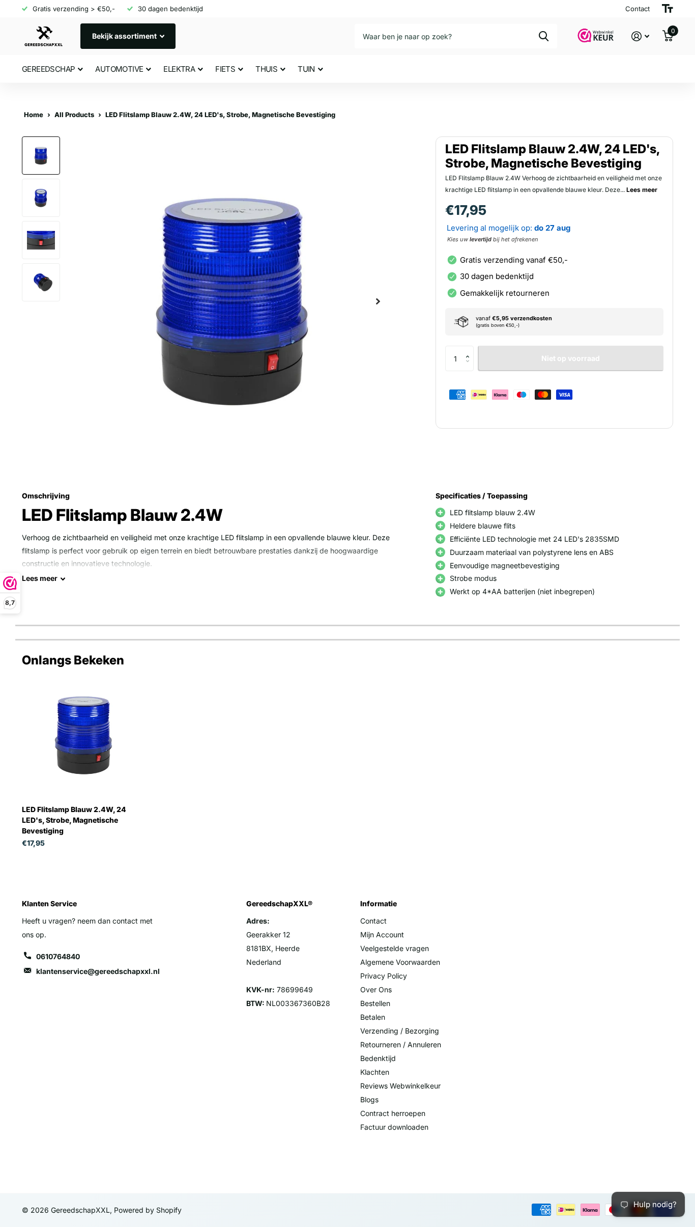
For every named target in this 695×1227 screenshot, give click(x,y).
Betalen (372, 1017)
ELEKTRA (179, 69)
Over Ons (376, 989)
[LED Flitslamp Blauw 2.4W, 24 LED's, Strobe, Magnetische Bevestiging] (84, 735)
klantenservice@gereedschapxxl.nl (98, 971)
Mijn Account (382, 934)
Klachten (374, 1072)
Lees (39, 578)
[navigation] (41, 155)
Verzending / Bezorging (399, 1030)
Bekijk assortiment (125, 36)
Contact (373, 920)
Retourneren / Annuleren (400, 1044)
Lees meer (641, 189)
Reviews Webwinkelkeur (400, 1085)
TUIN (306, 69)
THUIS (266, 69)
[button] (470, 349)
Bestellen (375, 1003)
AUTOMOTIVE (119, 69)
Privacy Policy (383, 975)
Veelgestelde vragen (394, 948)
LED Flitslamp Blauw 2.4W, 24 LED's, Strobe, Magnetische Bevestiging (74, 820)
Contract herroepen (392, 1113)
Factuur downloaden (394, 1127)
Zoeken (544, 36)
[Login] (640, 36)
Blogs (369, 1099)
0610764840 (58, 956)
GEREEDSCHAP (48, 69)
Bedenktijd (378, 1058)
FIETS (225, 69)
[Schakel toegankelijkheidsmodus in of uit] (667, 8)
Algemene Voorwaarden (400, 962)
